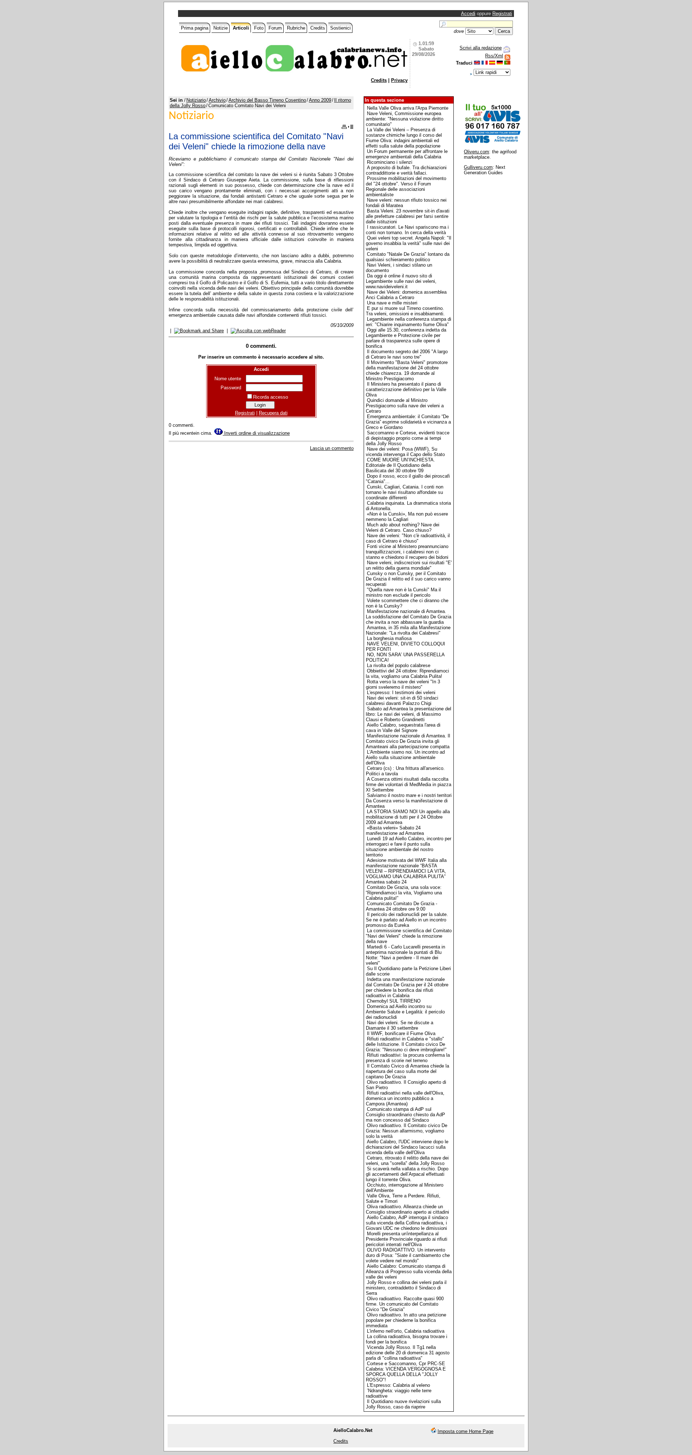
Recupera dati (273, 413)
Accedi (468, 13)
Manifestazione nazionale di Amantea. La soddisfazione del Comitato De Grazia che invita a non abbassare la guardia (408, 617)
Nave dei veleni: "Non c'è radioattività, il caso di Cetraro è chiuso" (408, 538)
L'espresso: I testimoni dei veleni (401, 692)
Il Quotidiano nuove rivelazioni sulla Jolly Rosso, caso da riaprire (403, 1404)
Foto (258, 28)
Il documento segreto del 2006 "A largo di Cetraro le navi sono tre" (407, 354)
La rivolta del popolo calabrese (398, 665)
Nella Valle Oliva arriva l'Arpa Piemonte (407, 108)
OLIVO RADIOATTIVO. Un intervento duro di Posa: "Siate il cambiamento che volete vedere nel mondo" (408, 1255)
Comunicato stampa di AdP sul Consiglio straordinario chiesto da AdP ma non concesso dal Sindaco (405, 1114)
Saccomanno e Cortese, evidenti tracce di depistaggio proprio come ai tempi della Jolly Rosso (407, 438)
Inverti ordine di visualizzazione (256, 433)
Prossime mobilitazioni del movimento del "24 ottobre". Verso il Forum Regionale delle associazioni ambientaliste (406, 186)
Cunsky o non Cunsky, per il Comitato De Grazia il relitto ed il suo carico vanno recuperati (408, 579)
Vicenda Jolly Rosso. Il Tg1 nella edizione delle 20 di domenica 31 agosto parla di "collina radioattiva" (407, 1353)
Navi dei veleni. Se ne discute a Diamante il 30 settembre (399, 1025)
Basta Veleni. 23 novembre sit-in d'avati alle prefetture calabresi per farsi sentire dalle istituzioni (407, 216)
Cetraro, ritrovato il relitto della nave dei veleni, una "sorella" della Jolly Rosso (407, 1160)
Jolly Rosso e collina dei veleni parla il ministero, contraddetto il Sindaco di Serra (406, 1288)
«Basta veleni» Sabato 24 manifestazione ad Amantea (395, 830)
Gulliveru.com (478, 167)
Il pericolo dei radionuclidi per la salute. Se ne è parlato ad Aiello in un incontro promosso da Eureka (407, 920)
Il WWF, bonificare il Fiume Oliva (401, 1033)
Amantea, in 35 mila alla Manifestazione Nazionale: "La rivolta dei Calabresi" (408, 630)
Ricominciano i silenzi (389, 162)
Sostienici (340, 28)
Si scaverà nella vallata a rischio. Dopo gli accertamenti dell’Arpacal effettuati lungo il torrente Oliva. (407, 1174)
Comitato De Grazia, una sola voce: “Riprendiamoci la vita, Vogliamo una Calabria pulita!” (404, 893)
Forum (275, 28)
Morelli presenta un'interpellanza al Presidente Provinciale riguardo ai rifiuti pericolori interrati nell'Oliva (406, 1239)
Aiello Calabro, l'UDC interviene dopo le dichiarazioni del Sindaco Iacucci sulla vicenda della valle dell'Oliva (407, 1147)
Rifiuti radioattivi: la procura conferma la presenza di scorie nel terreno (408, 1057)
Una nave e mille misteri (392, 303)
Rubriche (296, 28)
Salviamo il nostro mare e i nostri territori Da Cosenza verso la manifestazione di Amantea (409, 801)
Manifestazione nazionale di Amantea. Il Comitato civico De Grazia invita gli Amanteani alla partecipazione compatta (408, 741)
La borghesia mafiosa (389, 638)
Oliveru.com (476, 151)
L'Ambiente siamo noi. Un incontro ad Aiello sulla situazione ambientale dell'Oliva (405, 757)
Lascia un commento (332, 448)
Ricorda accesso (270, 397)
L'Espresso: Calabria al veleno (398, 1385)
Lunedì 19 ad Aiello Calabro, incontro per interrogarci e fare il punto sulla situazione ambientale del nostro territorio (408, 847)
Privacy (399, 80)
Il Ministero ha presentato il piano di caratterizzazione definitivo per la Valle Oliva (406, 389)
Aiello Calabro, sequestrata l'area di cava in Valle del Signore (403, 727)
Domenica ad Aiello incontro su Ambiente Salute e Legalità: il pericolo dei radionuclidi (405, 1012)
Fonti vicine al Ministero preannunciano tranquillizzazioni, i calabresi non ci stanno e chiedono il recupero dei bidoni (407, 552)
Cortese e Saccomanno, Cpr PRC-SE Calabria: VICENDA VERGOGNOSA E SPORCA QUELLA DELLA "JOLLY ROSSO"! (406, 1371)
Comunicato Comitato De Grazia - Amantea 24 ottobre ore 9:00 (401, 906)
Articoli (241, 28)
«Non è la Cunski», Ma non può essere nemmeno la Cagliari (407, 516)
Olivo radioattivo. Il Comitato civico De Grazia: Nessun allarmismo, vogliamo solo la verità (406, 1131)
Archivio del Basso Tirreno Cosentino (267, 100)
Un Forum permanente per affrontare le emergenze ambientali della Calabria (407, 154)
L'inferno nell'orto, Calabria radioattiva (405, 1331)
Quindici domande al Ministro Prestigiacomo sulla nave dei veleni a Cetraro (405, 406)
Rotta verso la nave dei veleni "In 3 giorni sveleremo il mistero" (403, 684)
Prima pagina (194, 28)
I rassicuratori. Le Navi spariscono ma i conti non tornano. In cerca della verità (407, 229)
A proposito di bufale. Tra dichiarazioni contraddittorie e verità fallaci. (406, 170)
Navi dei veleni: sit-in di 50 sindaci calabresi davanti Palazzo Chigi (402, 700)
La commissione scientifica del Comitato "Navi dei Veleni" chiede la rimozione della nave (409, 936)
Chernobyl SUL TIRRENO (394, 1001)
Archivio (217, 100)
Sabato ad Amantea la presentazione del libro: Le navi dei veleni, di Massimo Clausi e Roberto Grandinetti (408, 714)
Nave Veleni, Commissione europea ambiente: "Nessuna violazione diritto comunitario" (404, 119)
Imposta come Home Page (465, 1431)
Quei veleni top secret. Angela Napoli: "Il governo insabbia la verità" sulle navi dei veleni (408, 243)
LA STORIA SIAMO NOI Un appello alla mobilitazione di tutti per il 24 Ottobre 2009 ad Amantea (408, 817)
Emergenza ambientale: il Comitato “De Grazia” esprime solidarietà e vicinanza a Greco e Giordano (408, 422)
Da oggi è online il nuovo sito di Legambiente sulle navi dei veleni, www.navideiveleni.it (401, 281)
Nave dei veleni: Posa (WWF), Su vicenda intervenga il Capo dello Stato (405, 451)
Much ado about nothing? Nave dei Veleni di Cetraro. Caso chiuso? (402, 527)
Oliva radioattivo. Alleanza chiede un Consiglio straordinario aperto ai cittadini (407, 1209)
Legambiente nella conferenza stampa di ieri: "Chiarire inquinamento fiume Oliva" (408, 321)
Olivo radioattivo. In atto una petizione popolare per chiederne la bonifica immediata (406, 1320)
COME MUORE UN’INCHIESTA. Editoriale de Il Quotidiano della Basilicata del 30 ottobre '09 (400, 465)
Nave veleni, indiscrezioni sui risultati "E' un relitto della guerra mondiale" (409, 565)
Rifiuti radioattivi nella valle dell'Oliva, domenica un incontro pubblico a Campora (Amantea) (405, 1098)
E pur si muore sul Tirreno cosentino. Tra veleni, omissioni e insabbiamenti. (405, 311)
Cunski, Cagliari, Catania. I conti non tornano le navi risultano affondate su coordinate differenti (404, 492)
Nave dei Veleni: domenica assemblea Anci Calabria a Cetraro (406, 294)
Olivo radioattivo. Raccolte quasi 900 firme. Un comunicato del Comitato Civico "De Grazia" (405, 1304)
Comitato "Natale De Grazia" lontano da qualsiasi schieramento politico (407, 256)
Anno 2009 (320, 100)
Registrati (502, 13)
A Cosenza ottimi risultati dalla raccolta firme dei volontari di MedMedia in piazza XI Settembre (408, 784)
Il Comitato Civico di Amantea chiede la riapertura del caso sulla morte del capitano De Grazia (407, 1071)
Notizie (220, 28)
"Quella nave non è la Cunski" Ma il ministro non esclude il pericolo (403, 592)
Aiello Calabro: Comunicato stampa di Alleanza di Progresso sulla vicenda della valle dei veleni (409, 1271)
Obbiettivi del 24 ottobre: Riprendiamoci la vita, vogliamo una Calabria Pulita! (407, 673)
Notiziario (196, 100)
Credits (317, 28)
